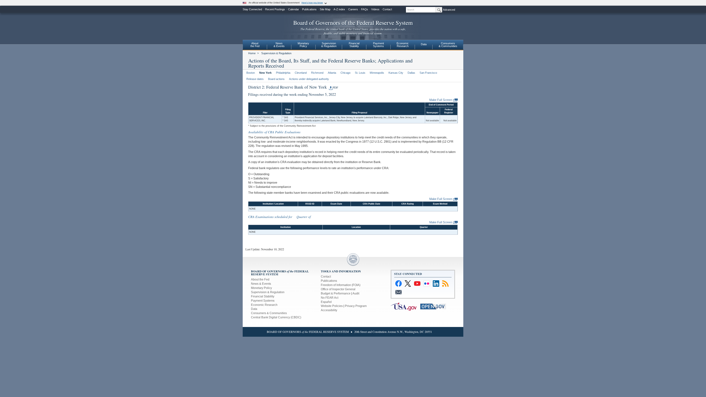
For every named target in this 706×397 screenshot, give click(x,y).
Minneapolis (377, 72)
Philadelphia (283, 72)
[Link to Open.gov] (434, 306)
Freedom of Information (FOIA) (340, 285)
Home (252, 53)
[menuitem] (255, 45)
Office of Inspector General (338, 289)
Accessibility (329, 310)
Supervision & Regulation (276, 53)
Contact (387, 9)
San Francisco (428, 72)
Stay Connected (252, 9)
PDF (335, 87)
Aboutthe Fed (254, 45)
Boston (250, 72)
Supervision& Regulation (328, 45)
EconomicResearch (403, 45)
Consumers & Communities (269, 313)
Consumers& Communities (448, 45)
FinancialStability (354, 45)
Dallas (411, 72)
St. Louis (360, 72)
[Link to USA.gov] (405, 306)
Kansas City (395, 72)
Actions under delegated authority (309, 79)
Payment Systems (262, 300)
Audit (355, 293)
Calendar (293, 9)
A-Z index (339, 9)
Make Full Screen (440, 99)
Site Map (325, 9)
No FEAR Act (329, 297)
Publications (309, 9)
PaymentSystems (378, 45)
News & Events (279, 45)
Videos (375, 9)
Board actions (276, 79)
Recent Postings (275, 9)
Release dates (255, 79)
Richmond (317, 72)
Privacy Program (356, 305)
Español (326, 301)
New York (265, 72)
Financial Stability (262, 296)
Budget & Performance (335, 293)
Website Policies (332, 305)
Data (424, 44)
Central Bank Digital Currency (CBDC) (276, 317)
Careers (353, 9)
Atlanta (332, 72)
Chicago (345, 72)
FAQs (364, 9)
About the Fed (260, 279)
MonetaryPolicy (303, 45)
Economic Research (264, 304)
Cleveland (301, 72)
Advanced (449, 9)
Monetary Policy (261, 287)
